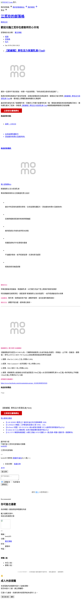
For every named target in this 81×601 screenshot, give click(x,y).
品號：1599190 (10, 124)
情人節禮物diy (6, 184)
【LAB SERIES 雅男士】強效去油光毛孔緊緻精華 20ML (26, 422)
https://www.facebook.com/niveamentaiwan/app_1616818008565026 (24, 383)
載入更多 (4, 471)
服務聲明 (60, 572)
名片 (6, 42)
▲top (3, 467)
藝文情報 (18, 32)
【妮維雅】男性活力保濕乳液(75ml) (25, 50)
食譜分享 (17, 464)
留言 (20, 458)
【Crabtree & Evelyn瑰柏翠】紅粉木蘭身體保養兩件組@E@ (27, 430)
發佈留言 (4, 484)
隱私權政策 (52, 572)
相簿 (6, 37)
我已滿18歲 (5, 597)
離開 (12, 597)
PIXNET (24, 572)
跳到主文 (4, 22)
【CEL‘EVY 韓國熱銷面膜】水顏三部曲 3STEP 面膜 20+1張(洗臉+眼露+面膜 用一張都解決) (39, 432)
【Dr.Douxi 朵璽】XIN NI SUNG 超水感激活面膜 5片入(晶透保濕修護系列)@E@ (35, 427)
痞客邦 (15, 458)
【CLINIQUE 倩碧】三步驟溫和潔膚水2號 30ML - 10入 (25, 425)
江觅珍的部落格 (12, 16)
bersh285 (4, 446)
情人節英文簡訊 (6, 418)
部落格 (7, 39)
